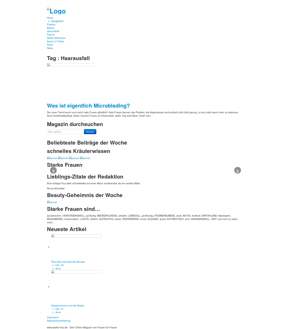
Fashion (51, 24)
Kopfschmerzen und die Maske (67, 305)
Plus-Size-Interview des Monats (68, 261)
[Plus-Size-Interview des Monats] (76, 246)
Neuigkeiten (57, 21)
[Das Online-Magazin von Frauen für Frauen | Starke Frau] (56, 10)
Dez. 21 (59, 308)
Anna (58, 268)
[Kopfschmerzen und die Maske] (76, 286)
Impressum (53, 317)
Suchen (90, 131)
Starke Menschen (56, 38)
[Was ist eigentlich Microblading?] (70, 81)
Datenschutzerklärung (58, 320)
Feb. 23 (59, 265)
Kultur (50, 44)
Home (50, 17)
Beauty (50, 27)
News (50, 48)
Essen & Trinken (55, 41)
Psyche (51, 34)
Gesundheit (53, 31)
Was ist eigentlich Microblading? (88, 105)
